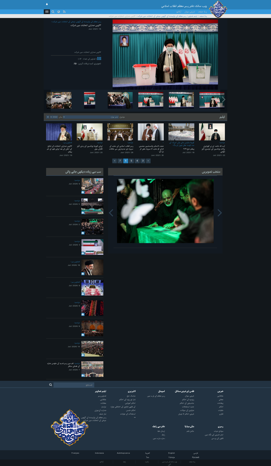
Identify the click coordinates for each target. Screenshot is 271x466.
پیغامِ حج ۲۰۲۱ (188, 148)
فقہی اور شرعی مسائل (184, 391)
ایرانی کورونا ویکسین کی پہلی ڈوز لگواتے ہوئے (90, 147)
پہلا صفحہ (202, 12)
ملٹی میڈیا (189, 426)
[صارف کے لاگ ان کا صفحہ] (47, 4)
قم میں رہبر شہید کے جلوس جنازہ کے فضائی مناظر (63, 365)
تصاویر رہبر (68, 142)
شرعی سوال (189, 12)
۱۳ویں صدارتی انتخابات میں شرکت (86, 25)
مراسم (222, 142)
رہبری (220, 426)
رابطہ (124, 462)
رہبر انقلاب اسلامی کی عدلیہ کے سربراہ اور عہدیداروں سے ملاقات (121, 147)
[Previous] (148, 161)
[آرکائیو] (121, 417)
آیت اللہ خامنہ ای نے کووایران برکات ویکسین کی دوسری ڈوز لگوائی (213, 149)
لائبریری (132, 391)
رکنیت (147, 462)
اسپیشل (161, 391)
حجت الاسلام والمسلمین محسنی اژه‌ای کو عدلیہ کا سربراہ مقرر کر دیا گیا (151, 149)
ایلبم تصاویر (192, 16)
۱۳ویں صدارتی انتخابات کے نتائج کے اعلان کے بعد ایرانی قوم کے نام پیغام (59, 149)
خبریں (220, 391)
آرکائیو (178, 12)
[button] (47, 11)
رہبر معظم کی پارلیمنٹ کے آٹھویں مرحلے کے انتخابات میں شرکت (162, 16)
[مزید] (99, 58)
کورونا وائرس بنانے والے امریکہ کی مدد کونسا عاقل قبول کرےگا (181, 144)
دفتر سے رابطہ (158, 426)
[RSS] (64, 11)
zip (76, 63)
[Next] (114, 161)
